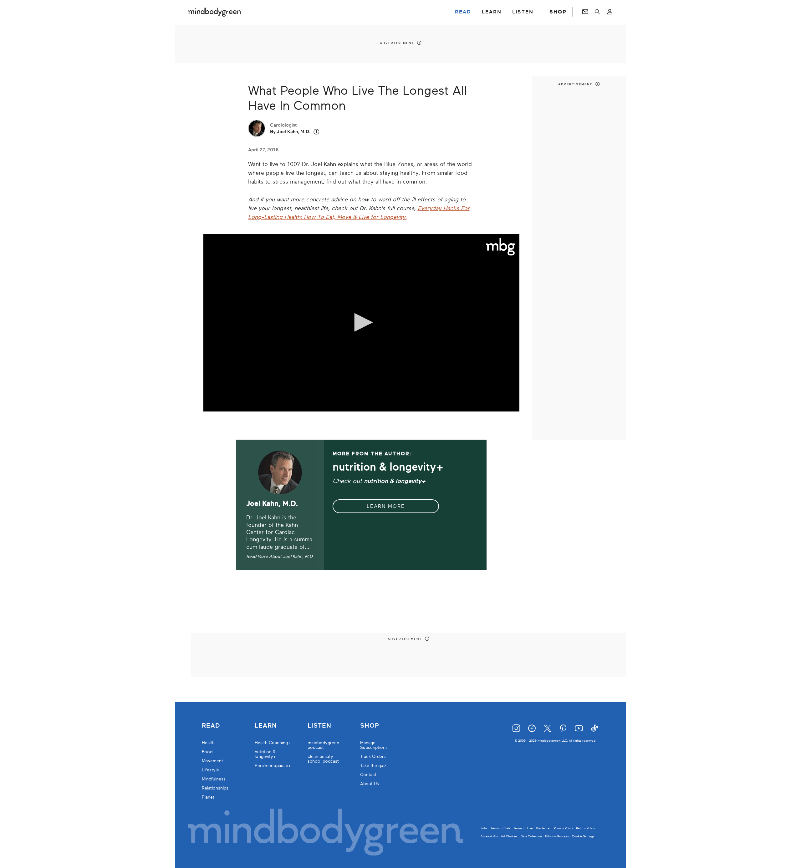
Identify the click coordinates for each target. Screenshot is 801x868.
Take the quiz (373, 765)
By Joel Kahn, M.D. (290, 131)
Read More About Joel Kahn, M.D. (280, 556)
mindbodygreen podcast (323, 745)
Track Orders (373, 756)
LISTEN (522, 12)
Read (211, 726)
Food (207, 751)
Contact (368, 774)
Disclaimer (543, 828)
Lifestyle (210, 770)
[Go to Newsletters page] (585, 12)
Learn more (386, 506)
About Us (369, 783)
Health (208, 742)
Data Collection (531, 836)
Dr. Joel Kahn (263, 517)
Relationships (215, 788)
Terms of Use (523, 828)
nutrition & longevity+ (265, 754)
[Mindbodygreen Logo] (214, 12)
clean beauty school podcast (323, 759)
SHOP (557, 12)
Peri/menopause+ (273, 765)
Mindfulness (214, 779)
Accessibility (489, 836)
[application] (361, 322)
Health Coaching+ (273, 742)
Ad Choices (509, 836)
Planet (208, 797)
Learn (266, 726)
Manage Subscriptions (374, 745)
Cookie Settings (583, 836)
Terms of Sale (500, 828)
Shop (369, 726)
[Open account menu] (609, 12)
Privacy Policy (563, 828)
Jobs (484, 828)
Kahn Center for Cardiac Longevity (272, 532)
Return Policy (585, 828)
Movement (212, 761)
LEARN (492, 12)
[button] (316, 132)
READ (463, 12)
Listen (319, 726)
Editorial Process (557, 836)
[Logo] (500, 246)
